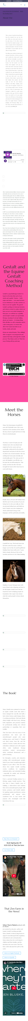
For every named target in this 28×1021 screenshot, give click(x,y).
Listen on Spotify (9, 957)
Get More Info (8, 850)
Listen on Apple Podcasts (11, 953)
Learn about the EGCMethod (11, 11)
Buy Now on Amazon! (10, 839)
